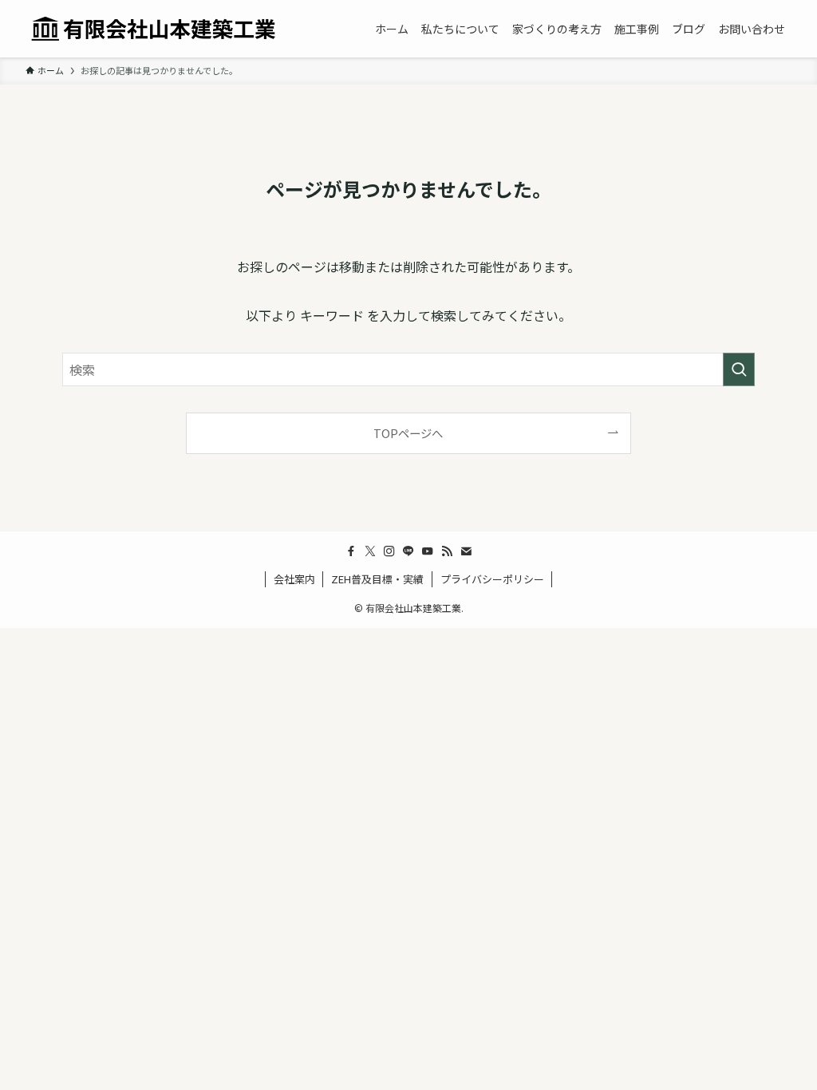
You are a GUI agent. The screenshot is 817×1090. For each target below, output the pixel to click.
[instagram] (389, 551)
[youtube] (427, 551)
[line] (408, 551)
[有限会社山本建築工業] (153, 29)
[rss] (447, 551)
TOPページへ (408, 433)
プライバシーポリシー (492, 578)
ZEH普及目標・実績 (377, 578)
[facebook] (351, 551)
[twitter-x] (370, 551)
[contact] (466, 551)
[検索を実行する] (739, 369)
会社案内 (294, 578)
